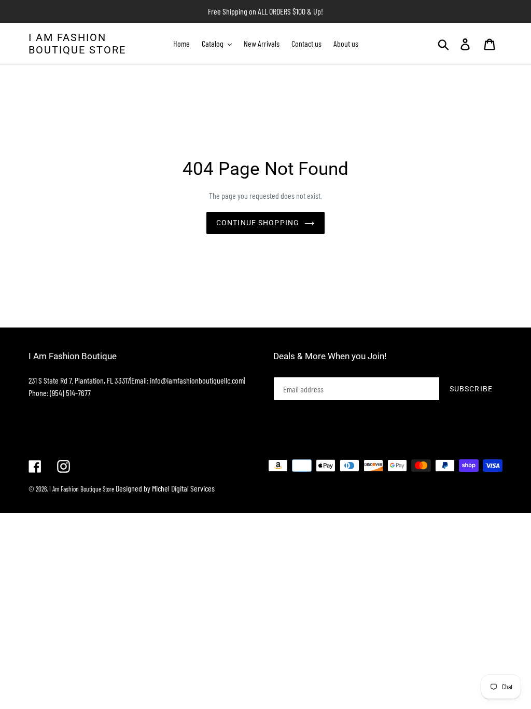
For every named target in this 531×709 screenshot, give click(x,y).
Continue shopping (257, 223)
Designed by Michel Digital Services (165, 488)
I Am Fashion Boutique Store (77, 43)
